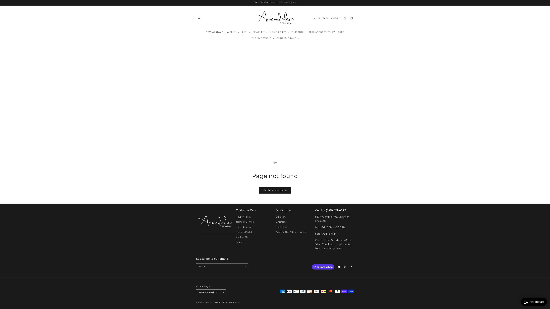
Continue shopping (275, 190)
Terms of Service (245, 222)
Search (239, 242)
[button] (199, 18)
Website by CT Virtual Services (226, 302)
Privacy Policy (243, 217)
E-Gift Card (281, 227)
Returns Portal (244, 232)
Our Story (281, 217)
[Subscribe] (244, 266)
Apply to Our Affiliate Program (292, 232)
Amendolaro (208, 302)
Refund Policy (243, 227)
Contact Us (242, 237)
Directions (281, 222)
